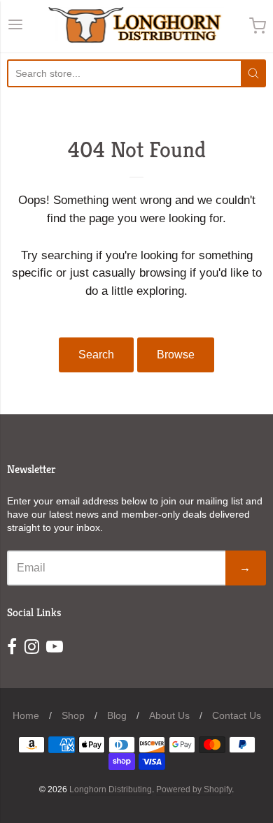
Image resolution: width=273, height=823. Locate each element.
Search (96, 354)
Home (26, 715)
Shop (73, 715)
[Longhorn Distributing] (137, 26)
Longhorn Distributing (110, 789)
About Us (169, 715)
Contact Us (236, 715)
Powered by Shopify (194, 789)
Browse (176, 354)
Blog (117, 715)
